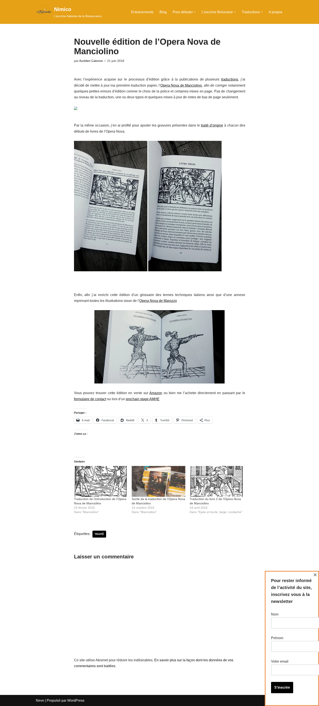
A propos (275, 12)
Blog (163, 12)
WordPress (75, 700)
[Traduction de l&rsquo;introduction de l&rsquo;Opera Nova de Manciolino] (101, 481)
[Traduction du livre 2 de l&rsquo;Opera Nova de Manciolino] (216, 481)
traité (99, 534)
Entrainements (142, 12)
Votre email (279, 661)
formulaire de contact (90, 399)
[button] (195, 12)
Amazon (155, 393)
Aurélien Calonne (91, 61)
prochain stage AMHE (143, 399)
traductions (229, 79)
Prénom (277, 638)
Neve (40, 700)
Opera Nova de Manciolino (181, 85)
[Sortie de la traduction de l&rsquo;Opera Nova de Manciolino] (158, 481)
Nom (274, 614)
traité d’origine (212, 125)
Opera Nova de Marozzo (158, 301)
